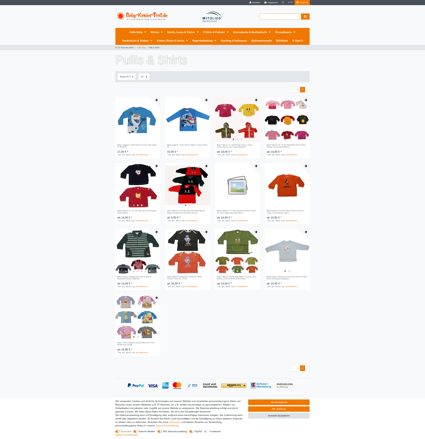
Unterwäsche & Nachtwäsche (250, 32)
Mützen (155, 32)
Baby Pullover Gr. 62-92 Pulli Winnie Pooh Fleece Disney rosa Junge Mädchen (286, 146)
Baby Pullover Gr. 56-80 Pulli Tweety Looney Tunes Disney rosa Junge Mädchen (235, 146)
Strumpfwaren (283, 32)
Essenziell (126, 431)
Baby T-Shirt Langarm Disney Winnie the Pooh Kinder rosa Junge (135, 344)
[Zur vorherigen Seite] (293, 90)
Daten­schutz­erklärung (167, 425)
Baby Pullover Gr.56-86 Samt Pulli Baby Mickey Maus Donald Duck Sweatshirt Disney (186, 212)
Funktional (215, 431)
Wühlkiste (282, 40)
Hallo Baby (136, 32)
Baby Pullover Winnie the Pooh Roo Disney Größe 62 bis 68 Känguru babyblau (287, 278)
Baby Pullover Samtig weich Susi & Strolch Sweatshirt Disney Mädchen (134, 278)
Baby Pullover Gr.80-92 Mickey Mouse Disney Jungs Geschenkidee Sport (285, 212)
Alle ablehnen (279, 409)
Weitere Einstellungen (126, 435)
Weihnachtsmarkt (261, 40)
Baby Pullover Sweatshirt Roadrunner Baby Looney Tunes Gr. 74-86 (184, 278)
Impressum (175, 422)
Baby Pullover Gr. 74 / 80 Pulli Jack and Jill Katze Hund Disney (137, 212)
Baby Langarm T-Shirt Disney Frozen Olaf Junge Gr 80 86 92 (137, 146)
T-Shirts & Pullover (214, 32)
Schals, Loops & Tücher (181, 32)
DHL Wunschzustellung (175, 431)
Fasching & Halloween (234, 40)
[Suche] (283, 2)
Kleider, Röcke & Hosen (171, 40)
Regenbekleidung (202, 40)
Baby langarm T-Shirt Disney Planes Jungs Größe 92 (187, 146)
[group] (237, 119)
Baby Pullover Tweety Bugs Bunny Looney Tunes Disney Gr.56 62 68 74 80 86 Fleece (237, 278)
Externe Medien (147, 431)
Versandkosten (142, 155)
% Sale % (297, 40)
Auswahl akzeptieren (279, 415)
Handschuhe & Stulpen (135, 40)
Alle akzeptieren (279, 402)
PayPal (198, 431)
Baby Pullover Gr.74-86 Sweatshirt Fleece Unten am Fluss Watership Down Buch (236, 212)
